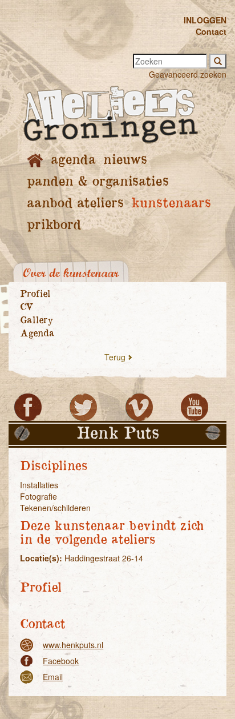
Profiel (35, 294)
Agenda (37, 333)
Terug (114, 357)
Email (53, 676)
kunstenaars (170, 203)
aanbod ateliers (75, 203)
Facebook (61, 660)
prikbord (54, 225)
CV (26, 307)
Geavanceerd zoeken (187, 74)
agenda (73, 160)
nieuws (125, 160)
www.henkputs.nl (73, 644)
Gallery (36, 320)
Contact (211, 31)
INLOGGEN (205, 20)
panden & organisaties (97, 181)
